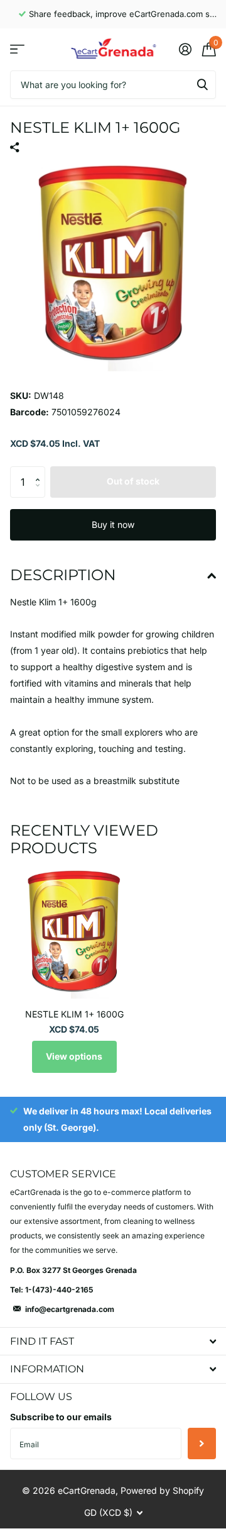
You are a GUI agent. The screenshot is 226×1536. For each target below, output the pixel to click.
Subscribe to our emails (61, 1416)
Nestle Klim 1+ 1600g (74, 1014)
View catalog (17, 49)
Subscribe (202, 1443)
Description (63, 575)
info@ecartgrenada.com (69, 1309)
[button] (40, 471)
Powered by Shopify (162, 1490)
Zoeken (202, 84)
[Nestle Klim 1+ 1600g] (74, 934)
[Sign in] (184, 49)
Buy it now (113, 524)
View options (74, 1056)
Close (113, 1341)
